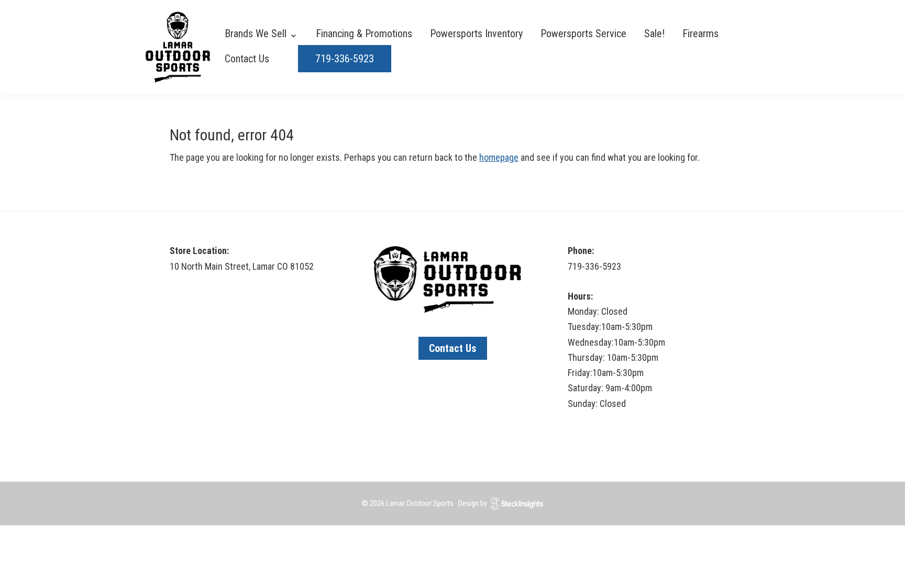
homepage (498, 157)
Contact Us (453, 348)
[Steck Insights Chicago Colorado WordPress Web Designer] (517, 504)
